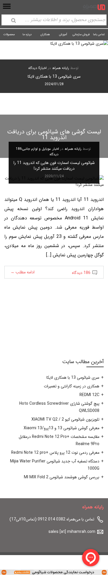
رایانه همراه (60, 68)
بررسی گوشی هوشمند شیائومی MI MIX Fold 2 (61, 477)
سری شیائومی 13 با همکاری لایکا (54, 76)
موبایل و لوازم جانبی (36, 149)
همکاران (45, 34)
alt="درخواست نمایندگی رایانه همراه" (78, 572)
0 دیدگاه (34, 68)
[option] (54, 66)
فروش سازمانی (81, 34)
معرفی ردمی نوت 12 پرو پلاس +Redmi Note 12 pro (55, 452)
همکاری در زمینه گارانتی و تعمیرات (71, 386)
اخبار (43, 68)
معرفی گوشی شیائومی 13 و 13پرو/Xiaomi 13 (61, 428)
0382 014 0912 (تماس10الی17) (37, 519)
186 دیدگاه (81, 273)
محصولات (9, 34)
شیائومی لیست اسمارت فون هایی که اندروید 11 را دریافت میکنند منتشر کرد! (54, 166)
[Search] (13, 20)
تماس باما (99, 34)
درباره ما (27, 34)
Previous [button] (93, 77)
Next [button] (14, 77)
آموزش (63, 34)
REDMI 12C (89, 395)
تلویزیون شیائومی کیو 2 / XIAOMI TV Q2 (65, 419)
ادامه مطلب (22, 272)
